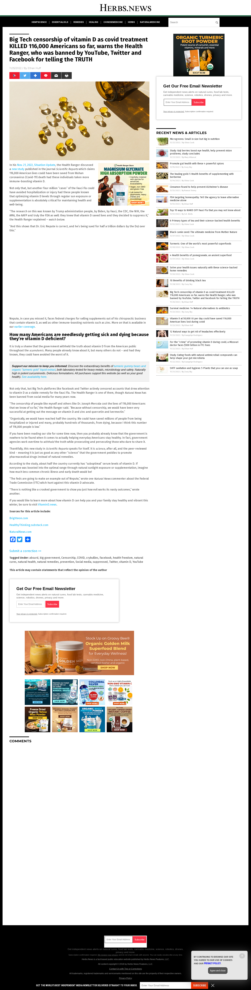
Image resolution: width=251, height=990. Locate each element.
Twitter (113, 561)
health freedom (123, 557)
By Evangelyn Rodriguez (192, 335)
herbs (131, 22)
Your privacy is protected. (27, 614)
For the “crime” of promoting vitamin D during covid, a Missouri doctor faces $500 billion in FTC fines (204, 344)
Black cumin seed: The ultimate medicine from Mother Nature (203, 232)
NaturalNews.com (20, 531)
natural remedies (48, 561)
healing (93, 22)
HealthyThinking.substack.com (28, 525)
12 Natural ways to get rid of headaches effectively (197, 331)
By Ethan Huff (187, 204)
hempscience (39, 22)
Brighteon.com (18, 518)
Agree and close (218, 970)
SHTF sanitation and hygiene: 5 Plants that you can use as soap (204, 368)
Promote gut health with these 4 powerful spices (197, 163)
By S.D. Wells (187, 214)
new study (18, 169)
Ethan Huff (34, 68)
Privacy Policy (125, 978)
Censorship (68, 557)
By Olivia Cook (188, 143)
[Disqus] (79, 788)
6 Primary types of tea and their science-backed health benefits (205, 220)
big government (50, 557)
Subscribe (199, 985)
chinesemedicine (113, 22)
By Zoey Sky (187, 167)
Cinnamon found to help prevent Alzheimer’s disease (199, 186)
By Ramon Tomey (189, 190)
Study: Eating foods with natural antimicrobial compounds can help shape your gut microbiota (203, 357)
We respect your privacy (108, 955)
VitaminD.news (47, 504)
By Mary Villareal (189, 157)
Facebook (105, 557)
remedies (78, 22)
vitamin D (125, 561)
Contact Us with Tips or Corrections (125, 969)
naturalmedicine (150, 22)
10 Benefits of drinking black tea (188, 280)
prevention (67, 561)
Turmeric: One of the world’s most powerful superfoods (200, 243)
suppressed (100, 561)
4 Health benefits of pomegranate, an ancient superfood (201, 255)
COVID (81, 557)
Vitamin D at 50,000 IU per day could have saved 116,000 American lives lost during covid (200, 320)
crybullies (92, 557)
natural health (27, 561)
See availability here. (34, 376)
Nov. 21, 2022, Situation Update (36, 165)
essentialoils (60, 22)
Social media (83, 561)
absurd (33, 557)
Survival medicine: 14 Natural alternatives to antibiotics (200, 308)
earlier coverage (24, 326)
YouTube (138, 561)
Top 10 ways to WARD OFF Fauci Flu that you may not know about (205, 210)
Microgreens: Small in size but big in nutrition (195, 139)
